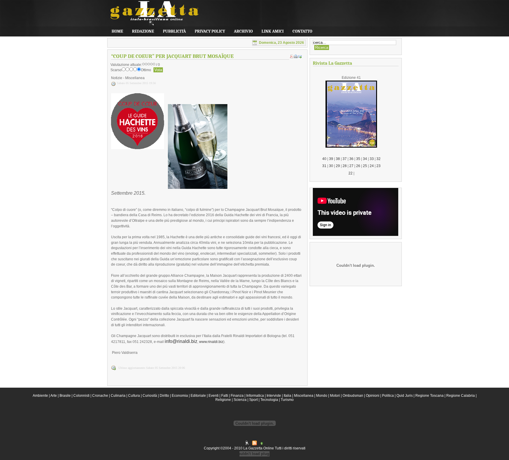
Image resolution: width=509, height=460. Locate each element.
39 (331, 159)
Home (117, 31)
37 (345, 159)
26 (358, 166)
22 (350, 173)
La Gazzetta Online (151, 16)
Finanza (237, 396)
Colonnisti (81, 396)
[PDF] (291, 57)
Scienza (240, 400)
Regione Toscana (429, 396)
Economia (180, 396)
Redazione (143, 31)
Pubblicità (174, 31)
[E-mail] (300, 57)
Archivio (243, 31)
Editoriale (198, 396)
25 (365, 166)
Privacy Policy (210, 31)
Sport (253, 400)
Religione (223, 400)
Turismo (287, 400)
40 (324, 159)
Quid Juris (404, 396)
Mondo (321, 396)
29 (338, 166)
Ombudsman (353, 396)
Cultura (134, 396)
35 (358, 159)
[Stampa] (296, 57)
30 (331, 166)
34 (365, 159)
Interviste (274, 396)
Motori (335, 396)
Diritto (164, 396)
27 (351, 166)
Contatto (302, 31)
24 (372, 166)
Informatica (255, 396)
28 (345, 166)
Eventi (214, 396)
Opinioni (372, 396)
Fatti (224, 396)
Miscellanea (303, 396)
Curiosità (150, 396)
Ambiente (40, 396)
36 (351, 159)
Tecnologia (269, 400)
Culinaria (118, 396)
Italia (287, 396)
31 (324, 166)
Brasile (65, 396)
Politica (388, 396)
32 (378, 159)
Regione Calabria (460, 396)
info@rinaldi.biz (181, 341)
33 (372, 159)
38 (338, 159)
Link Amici (273, 31)
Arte (53, 396)
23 (378, 166)
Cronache (100, 396)
